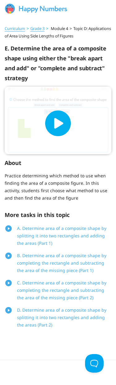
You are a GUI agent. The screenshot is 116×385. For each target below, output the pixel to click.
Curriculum (15, 28)
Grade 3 (37, 28)
